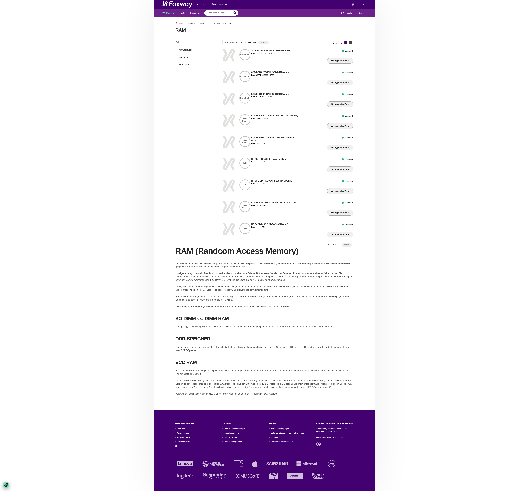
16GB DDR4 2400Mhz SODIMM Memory (270, 50)
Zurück (180, 23)
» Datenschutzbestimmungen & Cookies (286, 433)
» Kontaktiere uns (182, 441)
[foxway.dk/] (177, 4)
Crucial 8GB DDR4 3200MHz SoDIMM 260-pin (273, 202)
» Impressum (275, 437)
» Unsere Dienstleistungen (233, 428)
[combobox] (219, 13)
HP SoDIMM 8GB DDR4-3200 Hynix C (269, 224)
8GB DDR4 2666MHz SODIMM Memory (270, 72)
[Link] (319, 443)
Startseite (191, 23)
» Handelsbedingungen (279, 428)
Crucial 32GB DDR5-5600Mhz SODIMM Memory (274, 116)
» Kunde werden (182, 433)
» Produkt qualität (229, 437)
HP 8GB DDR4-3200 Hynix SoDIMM (268, 159)
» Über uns (180, 428)
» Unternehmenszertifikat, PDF (282, 441)
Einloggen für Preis (340, 61)
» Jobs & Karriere (182, 437)
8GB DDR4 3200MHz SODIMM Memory (270, 94)
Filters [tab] (179, 42)
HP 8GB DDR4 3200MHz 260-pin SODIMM (271, 181)
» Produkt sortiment (230, 433)
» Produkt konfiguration (232, 441)
